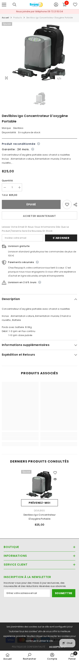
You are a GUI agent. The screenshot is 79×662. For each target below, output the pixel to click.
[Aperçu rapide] (55, 479)
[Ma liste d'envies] (75, 5)
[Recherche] (14, 4)
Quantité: (7, 180)
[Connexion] (56, 5)
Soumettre (63, 593)
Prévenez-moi (39, 503)
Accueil (5, 17)
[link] (20, 438)
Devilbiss (18, 128)
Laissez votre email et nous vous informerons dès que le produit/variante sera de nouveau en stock (35, 228)
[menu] (4, 4)
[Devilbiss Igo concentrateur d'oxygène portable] (39, 484)
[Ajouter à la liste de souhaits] (67, 204)
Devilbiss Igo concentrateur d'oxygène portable (39, 516)
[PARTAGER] (74, 204)
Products (17, 17)
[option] (39, 52)
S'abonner (61, 238)
